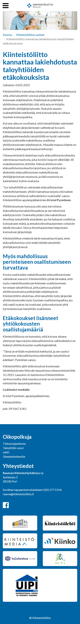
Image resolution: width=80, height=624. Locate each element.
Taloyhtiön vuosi (13, 448)
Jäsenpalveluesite (14, 456)
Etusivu (7, 34)
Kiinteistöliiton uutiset (30, 34)
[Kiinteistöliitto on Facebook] (6, 505)
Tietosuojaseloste (14, 443)
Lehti (6, 452)
